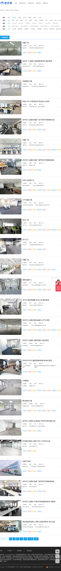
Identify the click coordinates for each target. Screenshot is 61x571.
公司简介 (9, 550)
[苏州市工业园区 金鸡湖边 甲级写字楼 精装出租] (10, 428)
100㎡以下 (14, 23)
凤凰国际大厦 (27, 81)
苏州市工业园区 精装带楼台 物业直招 (35, 340)
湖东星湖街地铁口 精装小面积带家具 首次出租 (38, 522)
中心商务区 (32, 29)
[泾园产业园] (10, 468)
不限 (9, 17)
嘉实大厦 (24, 446)
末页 (36, 538)
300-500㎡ (34, 23)
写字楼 (11, 10)
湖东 (17, 20)
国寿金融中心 (27, 280)
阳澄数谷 (41, 20)
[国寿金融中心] (10, 286)
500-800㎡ (41, 23)
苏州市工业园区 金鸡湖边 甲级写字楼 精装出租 (38, 421)
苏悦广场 (24, 106)
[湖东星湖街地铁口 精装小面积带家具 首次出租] (10, 526)
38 (25, 538)
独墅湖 (21, 20)
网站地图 (29, 550)
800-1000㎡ (48, 23)
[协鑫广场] (10, 48)
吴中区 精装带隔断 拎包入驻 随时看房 (35, 300)
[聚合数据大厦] (10, 407)
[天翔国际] (10, 387)
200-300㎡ (27, 23)
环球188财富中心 (26, 66)
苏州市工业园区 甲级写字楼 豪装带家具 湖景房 (38, 501)
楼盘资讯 (45, 3)
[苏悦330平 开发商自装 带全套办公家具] (10, 107)
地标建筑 (39, 29)
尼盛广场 (24, 486)
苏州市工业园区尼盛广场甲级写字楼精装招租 (38, 481)
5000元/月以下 (15, 26)
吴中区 (24, 17)
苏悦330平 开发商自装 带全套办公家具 (35, 101)
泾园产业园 (26, 461)
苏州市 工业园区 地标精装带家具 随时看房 (37, 61)
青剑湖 (35, 20)
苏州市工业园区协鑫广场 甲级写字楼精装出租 (38, 120)
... (21, 538)
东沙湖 (51, 20)
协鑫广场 (25, 43)
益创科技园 (25, 345)
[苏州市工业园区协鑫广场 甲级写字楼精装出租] (10, 126)
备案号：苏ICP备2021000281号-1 (36, 567)
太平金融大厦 (27, 200)
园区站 (30, 20)
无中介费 (14, 29)
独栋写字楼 (58, 29)
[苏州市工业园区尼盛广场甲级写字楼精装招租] (10, 488)
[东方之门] (10, 246)
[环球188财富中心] (10, 186)
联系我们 (19, 550)
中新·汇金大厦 (25, 506)
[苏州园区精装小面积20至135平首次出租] (10, 448)
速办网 (6, 10)
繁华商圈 (52, 29)
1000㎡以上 (55, 23)
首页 (16, 3)
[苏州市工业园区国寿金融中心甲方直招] (10, 327)
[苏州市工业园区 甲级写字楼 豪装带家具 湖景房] (10, 508)
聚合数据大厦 (27, 401)
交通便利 (26, 29)
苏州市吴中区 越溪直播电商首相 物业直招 (37, 360)
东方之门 (25, 239)
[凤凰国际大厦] (10, 88)
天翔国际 (25, 381)
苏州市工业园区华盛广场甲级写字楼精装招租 (38, 160)
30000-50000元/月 (45, 26)
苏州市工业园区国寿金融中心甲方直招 (35, 320)
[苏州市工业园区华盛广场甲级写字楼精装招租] (10, 167)
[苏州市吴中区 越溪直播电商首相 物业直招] (10, 367)
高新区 (34, 17)
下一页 (30, 538)
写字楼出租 (22, 3)
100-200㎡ (21, 23)
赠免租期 (20, 29)
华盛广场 (24, 165)
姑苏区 (19, 17)
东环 (26, 20)
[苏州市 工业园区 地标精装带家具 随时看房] (10, 68)
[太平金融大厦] (10, 206)
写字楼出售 (30, 3)
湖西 (13, 20)
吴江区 (39, 17)
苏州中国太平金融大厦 (27, 205)
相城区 (29, 17)
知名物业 (46, 29)
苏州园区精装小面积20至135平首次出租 (36, 441)
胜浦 (60, 20)
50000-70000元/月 (55, 26)
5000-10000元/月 (24, 26)
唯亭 (56, 20)
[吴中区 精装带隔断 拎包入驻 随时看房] (10, 307)
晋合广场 (25, 220)
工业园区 (14, 17)
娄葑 (46, 20)
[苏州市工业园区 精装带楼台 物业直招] (10, 347)
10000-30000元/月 (34, 26)
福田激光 (24, 305)
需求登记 (38, 3)
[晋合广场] (10, 226)
